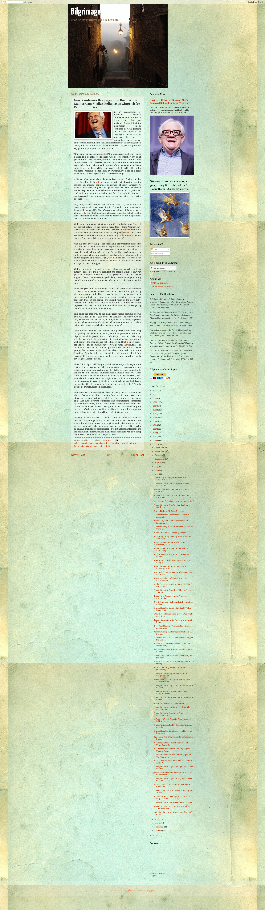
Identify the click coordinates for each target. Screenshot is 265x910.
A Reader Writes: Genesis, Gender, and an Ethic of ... (172, 720)
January (158, 831)
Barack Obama (87, 443)
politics (93, 446)
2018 (155, 410)
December (160, 447)
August (158, 462)
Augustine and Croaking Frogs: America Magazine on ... (172, 797)
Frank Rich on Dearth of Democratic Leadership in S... (170, 567)
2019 (155, 406)
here (126, 345)
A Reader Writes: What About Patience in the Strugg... (174, 662)
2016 (155, 417)
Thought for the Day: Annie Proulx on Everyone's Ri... (170, 714)
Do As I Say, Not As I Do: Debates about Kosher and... (171, 522)
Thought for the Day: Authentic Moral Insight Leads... (170, 674)
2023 (155, 390)
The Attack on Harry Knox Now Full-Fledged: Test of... (170, 692)
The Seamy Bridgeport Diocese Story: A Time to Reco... (172, 478)
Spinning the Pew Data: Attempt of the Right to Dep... (173, 813)
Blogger (150, 891)
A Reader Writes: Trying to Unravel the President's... (171, 496)
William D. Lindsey (161, 283)
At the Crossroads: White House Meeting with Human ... (172, 585)
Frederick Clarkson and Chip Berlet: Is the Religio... (173, 561)
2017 (155, 413)
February (159, 827)
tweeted (125, 233)
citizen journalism (112, 443)
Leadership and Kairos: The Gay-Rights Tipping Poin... (172, 750)
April (157, 819)
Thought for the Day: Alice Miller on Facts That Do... (172, 591)
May (157, 474)
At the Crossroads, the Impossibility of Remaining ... (171, 549)
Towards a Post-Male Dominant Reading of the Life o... (173, 639)
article (99, 182)
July (157, 466)
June (157, 470)
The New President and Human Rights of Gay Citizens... (172, 756)
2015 (155, 421)
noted (129, 123)
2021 (155, 398)
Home (108, 455)
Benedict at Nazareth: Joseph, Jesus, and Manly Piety (172, 645)
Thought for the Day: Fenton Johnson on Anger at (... (172, 516)
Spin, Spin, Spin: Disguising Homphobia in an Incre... (174, 738)
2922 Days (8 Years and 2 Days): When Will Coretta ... (173, 615)
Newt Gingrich (127, 443)
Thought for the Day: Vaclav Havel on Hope (173, 802)
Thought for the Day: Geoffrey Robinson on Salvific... (173, 779)
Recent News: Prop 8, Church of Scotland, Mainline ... (172, 555)
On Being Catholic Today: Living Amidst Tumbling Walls (172, 807)
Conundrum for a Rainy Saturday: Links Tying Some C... (171, 744)
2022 (155, 394)
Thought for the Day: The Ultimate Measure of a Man (173, 686)
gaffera (131, 891)
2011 (155, 436)
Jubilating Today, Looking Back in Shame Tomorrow (172, 537)
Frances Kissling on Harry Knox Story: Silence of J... (171, 668)
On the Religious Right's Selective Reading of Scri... (173, 726)
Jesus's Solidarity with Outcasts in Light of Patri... (173, 621)
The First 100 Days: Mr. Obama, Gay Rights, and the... (173, 791)
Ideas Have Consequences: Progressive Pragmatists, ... (172, 597)
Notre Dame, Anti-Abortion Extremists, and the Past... (173, 656)
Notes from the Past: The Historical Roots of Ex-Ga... (173, 698)
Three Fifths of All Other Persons (169, 511)
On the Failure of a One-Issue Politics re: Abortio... (172, 490)
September (160, 459)
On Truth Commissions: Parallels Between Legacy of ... (173, 573)
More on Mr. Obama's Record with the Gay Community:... (173, 774)
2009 (155, 444)
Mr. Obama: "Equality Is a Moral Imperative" (174, 501)
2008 (155, 835)
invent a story (85, 213)
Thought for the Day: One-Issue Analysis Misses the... (172, 484)
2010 (155, 440)
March (158, 823)
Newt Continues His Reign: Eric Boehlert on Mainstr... (173, 603)
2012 (155, 433)
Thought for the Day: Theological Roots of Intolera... (173, 732)
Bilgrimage (86, 11)
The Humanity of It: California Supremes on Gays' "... (173, 527)
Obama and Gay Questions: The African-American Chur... (172, 680)
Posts (155, 249)
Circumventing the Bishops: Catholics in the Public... (173, 633)
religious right (103, 446)
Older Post (137, 455)
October (158, 455)
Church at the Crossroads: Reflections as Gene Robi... (172, 785)
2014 (155, 425)
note (101, 154)
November (160, 451)
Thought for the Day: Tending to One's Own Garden (173, 767)
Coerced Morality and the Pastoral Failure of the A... (173, 761)
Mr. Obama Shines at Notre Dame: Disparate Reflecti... (174, 650)
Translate (170, 271)
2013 (155, 429)
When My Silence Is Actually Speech (170, 533)
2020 (155, 402)
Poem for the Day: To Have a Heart (169, 703)
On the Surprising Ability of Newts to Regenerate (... (170, 579)
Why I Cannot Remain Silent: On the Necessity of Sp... (170, 543)
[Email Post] (116, 440)
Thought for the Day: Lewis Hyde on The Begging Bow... (172, 708)
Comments (158, 254)
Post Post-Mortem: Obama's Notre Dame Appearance (172, 627)
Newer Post (78, 455)
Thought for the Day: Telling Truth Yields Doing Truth (172, 609)
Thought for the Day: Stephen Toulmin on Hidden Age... (172, 506)
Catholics (99, 443)
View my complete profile (161, 287)
